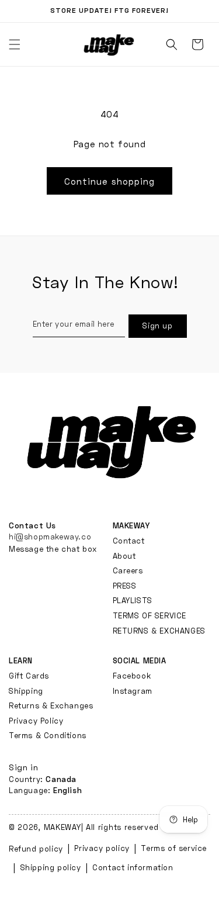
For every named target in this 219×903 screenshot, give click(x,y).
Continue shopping (109, 181)
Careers (128, 570)
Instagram (132, 691)
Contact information (132, 867)
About (124, 556)
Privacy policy (101, 848)
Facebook (132, 675)
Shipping (26, 691)
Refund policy (36, 848)
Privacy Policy (36, 720)
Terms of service (174, 848)
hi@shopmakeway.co (50, 536)
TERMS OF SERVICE (150, 615)
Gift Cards (29, 675)
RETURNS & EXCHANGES (159, 630)
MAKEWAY (62, 827)
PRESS (125, 585)
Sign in (23, 767)
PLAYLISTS (132, 600)
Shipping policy (50, 867)
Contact (129, 540)
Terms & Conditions (47, 735)
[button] (172, 44)
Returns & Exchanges (51, 705)
